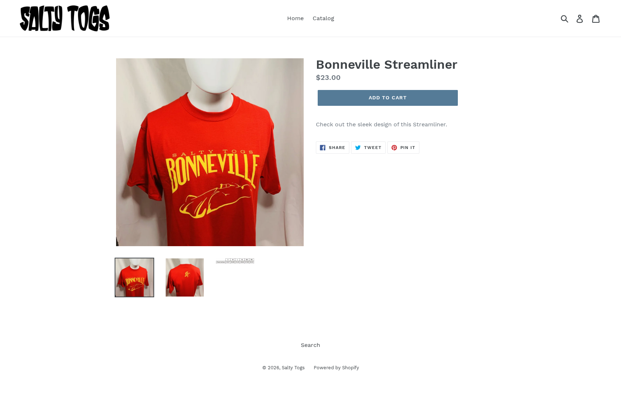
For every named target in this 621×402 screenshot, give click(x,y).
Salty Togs (293, 367)
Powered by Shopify (336, 367)
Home (295, 18)
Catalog (323, 18)
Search (310, 345)
